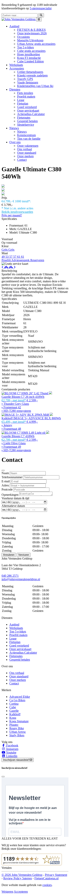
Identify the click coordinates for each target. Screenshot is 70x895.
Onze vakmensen (27, 145)
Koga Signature (19, 721)
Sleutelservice (25, 124)
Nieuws (22, 131)
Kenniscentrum (26, 135)
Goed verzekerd (27, 107)
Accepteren (21, 891)
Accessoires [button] (16, 68)
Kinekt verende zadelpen (32, 75)
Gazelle (14, 710)
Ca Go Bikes (17, 700)
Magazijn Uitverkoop (30, 40)
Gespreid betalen (27, 121)
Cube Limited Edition (30, 61)
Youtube (10, 752)
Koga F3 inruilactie (29, 58)
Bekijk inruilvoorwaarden (17, 211)
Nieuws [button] (14, 128)
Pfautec (13, 724)
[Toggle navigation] (39, 19)
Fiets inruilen (25, 93)
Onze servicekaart (28, 110)
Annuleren (8, 554)
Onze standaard (26, 152)
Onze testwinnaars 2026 (32, 33)
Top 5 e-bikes (25, 47)
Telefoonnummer (12, 477)
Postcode (7, 489)
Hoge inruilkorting (28, 54)
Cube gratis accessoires (31, 50)
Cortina (13, 703)
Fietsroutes (23, 117)
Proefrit (6, 260)
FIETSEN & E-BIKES (31, 29)
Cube (12, 707)
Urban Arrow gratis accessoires (36, 43)
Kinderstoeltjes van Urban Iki (35, 86)
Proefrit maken (26, 96)
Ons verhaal (24, 149)
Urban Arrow (17, 731)
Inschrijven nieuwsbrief (16, 759)
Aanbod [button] (14, 26)
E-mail (6, 481)
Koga (12, 717)
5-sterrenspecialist (41, 8)
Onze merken (25, 156)
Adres (5, 485)
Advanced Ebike (19, 696)
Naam (5, 473)
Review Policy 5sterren (17, 878)
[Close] (3, 470)
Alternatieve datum (13, 505)
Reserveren (37, 260)
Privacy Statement (56, 874)
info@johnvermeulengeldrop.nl (21, 579)
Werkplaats (16, 65)
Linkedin (11, 756)
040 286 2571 (10, 575)
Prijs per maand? (12, 215)
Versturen (23, 554)
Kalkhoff (14, 714)
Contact (22, 159)
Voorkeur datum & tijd (15, 498)
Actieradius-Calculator (31, 114)
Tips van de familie (28, 138)
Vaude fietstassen (27, 82)
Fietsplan (22, 103)
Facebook (11, 745)
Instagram (11, 749)
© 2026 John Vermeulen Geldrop (22, 874)
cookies (47, 885)
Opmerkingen (10, 494)
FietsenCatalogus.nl (46, 878)
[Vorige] (5, 267)
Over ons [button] (15, 142)
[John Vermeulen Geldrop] (19, 19)
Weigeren (7, 891)
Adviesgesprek (20, 260)
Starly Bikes (16, 735)
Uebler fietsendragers (30, 72)
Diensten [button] (14, 89)
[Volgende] (12, 267)
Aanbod (14, 624)
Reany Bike (16, 728)
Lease (20, 100)
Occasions (23, 36)
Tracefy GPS (25, 79)
